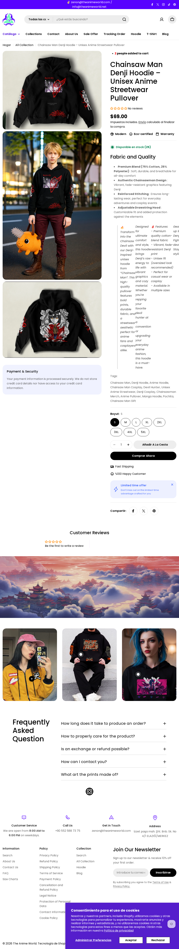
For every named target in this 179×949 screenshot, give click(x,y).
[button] (119, 108)
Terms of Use (160, 882)
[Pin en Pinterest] (154, 511)
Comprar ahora (143, 456)
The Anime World (25, 943)
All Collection (24, 45)
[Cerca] (172, 484)
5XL (143, 432)
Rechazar (158, 940)
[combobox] (76, 19)
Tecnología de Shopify (53, 943)
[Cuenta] (162, 19)
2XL (159, 422)
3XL (116, 432)
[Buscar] (124, 19)
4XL (129, 432)
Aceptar (131, 940)
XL (146, 422)
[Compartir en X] (143, 511)
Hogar (7, 45)
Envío (142, 122)
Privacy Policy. (121, 886)
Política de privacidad (119, 931)
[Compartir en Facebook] (133, 511)
